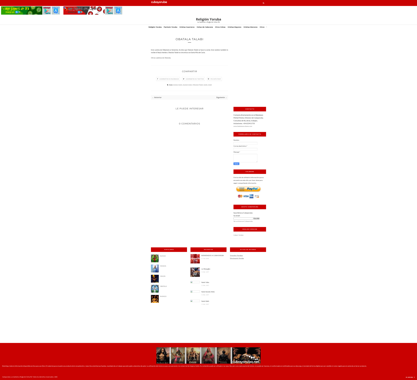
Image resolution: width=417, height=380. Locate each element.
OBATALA (163, 286)
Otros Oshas (220, 27)
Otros (262, 27)
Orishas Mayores (234, 27)
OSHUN (162, 276)
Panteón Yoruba (170, 27)
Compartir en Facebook (169, 79)
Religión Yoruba (208, 19)
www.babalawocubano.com (242, 126)
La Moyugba (205, 269)
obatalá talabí (187, 85)
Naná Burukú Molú (208, 292)
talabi (205, 85)
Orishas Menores (250, 27)
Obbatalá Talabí (198, 85)
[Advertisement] (249, 70)
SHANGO (163, 296)
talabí (210, 85)
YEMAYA (163, 266)
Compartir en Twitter (195, 79)
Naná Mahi (205, 301)
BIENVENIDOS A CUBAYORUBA (212, 255)
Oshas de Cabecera (205, 27)
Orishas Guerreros (186, 27)
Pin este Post (216, 79)
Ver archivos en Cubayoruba (243, 221)
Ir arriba (409, 377)
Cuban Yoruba (238, 235)
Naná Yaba (205, 282)
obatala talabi (177, 85)
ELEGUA (163, 256)
